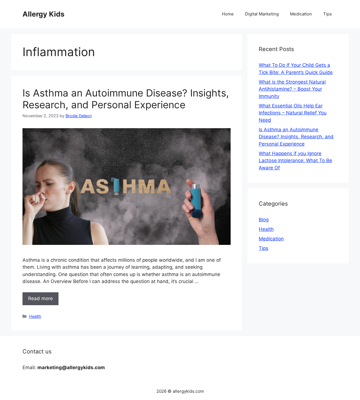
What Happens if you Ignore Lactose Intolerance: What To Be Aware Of (295, 161)
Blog (264, 219)
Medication (301, 14)
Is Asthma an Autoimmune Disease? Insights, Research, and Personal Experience (125, 99)
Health (35, 316)
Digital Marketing (262, 14)
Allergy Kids (43, 14)
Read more (40, 298)
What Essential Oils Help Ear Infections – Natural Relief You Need (293, 113)
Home (228, 14)
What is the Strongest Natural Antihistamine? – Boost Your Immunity (292, 89)
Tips (327, 14)
